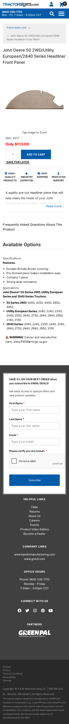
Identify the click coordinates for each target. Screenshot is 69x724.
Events (34, 525)
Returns (34, 511)
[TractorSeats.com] (21, 5)
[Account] (53, 4)
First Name (17, 403)
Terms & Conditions (13, 673)
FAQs (34, 507)
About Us (34, 516)
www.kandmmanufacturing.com (34, 554)
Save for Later (17, 162)
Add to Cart (36, 154)
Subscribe (35, 480)
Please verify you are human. (28, 450)
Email (13, 435)
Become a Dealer (34, 533)
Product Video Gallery (34, 529)
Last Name (16, 419)
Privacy (7, 670)
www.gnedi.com (34, 559)
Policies (7, 666)
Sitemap (7, 680)
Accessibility (9, 677)
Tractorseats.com (16, 27)
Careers (34, 520)
